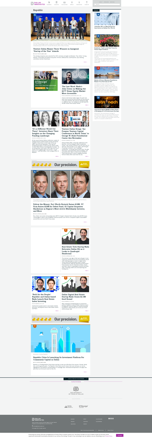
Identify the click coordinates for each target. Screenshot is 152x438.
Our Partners (99, 421)
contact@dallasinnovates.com (38, 426)
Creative (56, 4)
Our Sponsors (99, 419)
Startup (87, 4)
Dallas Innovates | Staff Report (69, 95)
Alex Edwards (36, 303)
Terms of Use (101, 430)
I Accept (120, 435)
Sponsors (106, 2)
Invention (79, 4)
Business (49, 4)
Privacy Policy (111, 430)
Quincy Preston (37, 53)
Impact (72, 4)
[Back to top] (146, 428)
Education (64, 4)
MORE (85, 62)
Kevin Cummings (36, 138)
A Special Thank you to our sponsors (76, 378)
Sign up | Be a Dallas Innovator (87, 430)
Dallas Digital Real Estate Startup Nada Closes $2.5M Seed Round (74, 297)
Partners (112, 2)
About (101, 2)
